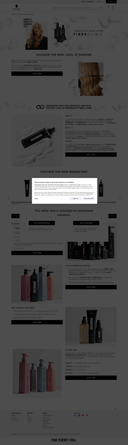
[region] (64, 191)
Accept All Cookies (88, 198)
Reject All (75, 198)
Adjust (36, 198)
